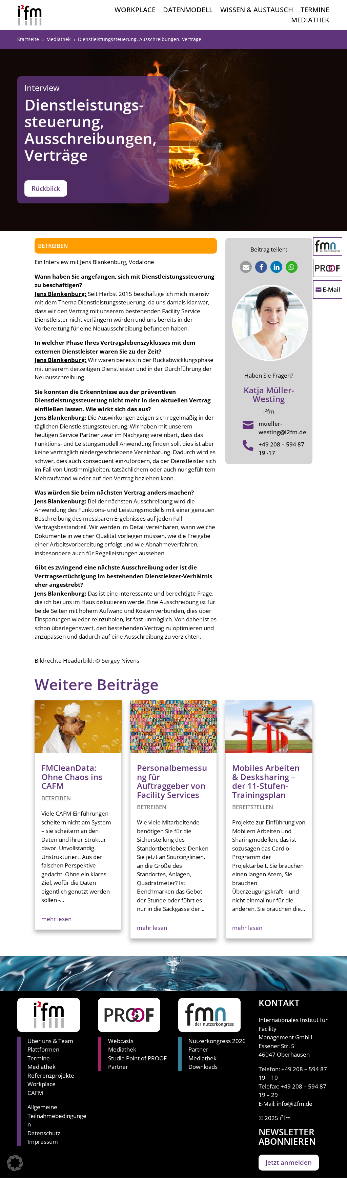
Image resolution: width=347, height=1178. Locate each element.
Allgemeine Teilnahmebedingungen (56, 1115)
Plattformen (43, 1049)
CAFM (35, 1093)
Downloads (203, 1067)
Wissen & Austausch (256, 10)
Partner (118, 1067)
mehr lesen (56, 919)
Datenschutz (43, 1133)
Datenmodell (188, 10)
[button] (246, 267)
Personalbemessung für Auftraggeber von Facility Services (172, 781)
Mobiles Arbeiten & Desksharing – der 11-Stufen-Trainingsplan (266, 781)
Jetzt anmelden (289, 1162)
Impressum (42, 1141)
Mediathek (310, 21)
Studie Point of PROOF (137, 1058)
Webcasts (121, 1041)
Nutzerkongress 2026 (217, 1041)
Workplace (135, 10)
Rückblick (46, 188)
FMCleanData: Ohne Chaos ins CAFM (71, 776)
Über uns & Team (50, 1041)
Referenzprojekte (50, 1075)
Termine (315, 10)
